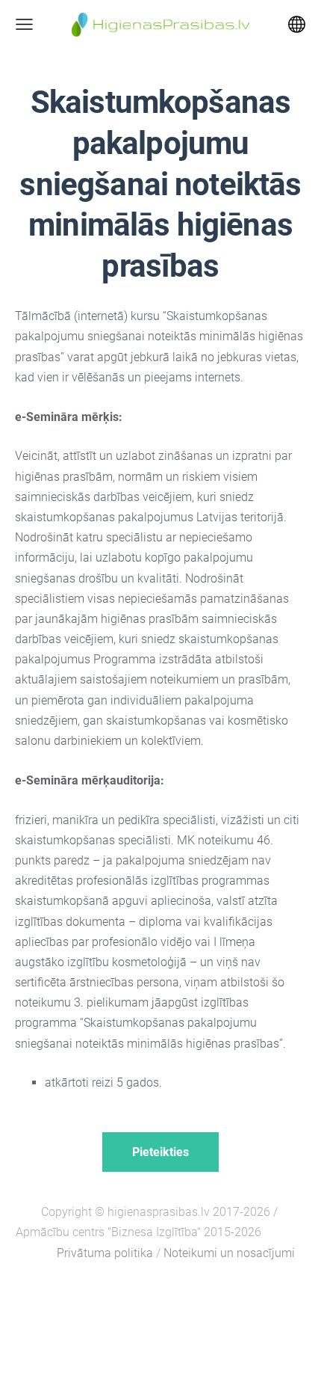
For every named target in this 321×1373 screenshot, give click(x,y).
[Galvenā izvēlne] (24, 24)
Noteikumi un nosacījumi (229, 1253)
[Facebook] (160, 1294)
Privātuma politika (105, 1253)
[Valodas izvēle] (296, 24)
